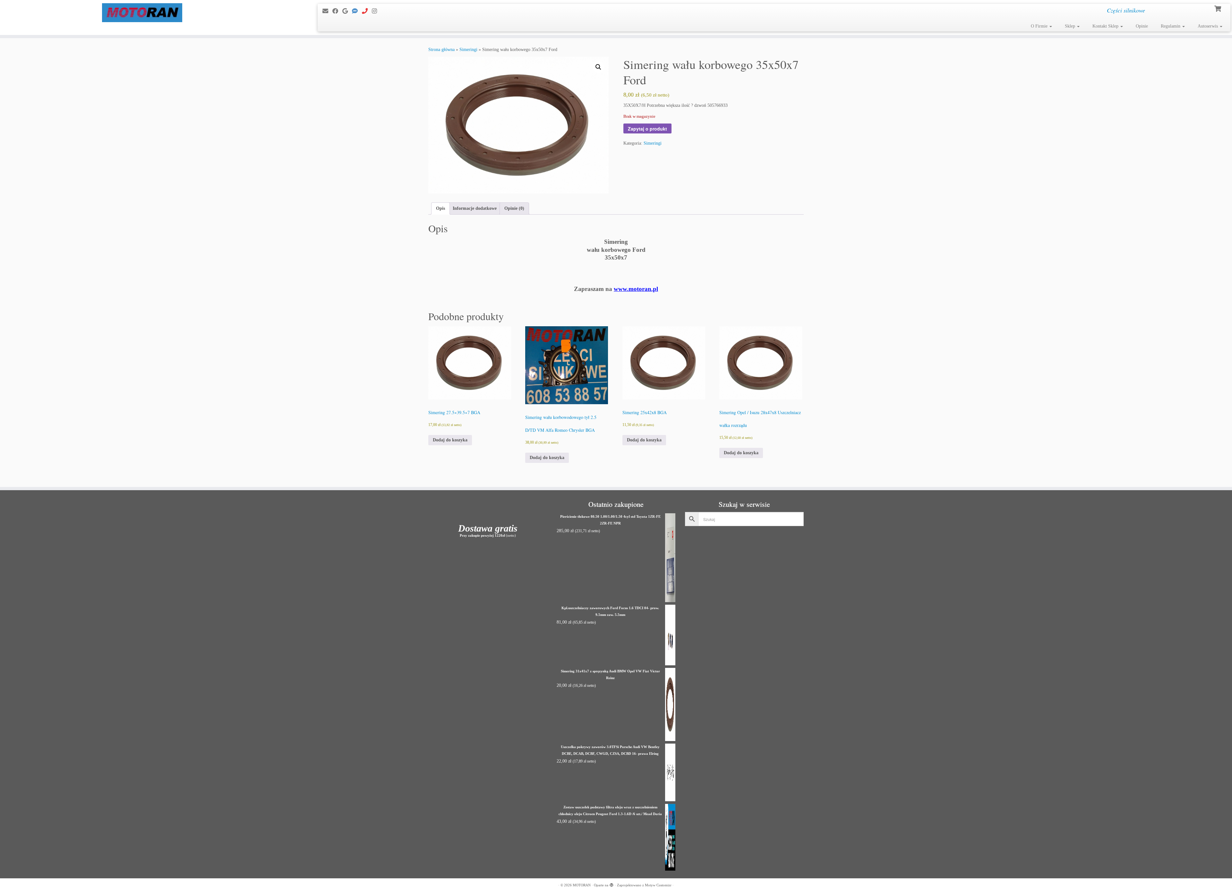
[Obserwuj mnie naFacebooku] (337, 11)
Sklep (1070, 26)
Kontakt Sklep (1106, 26)
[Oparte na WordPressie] (611, 884)
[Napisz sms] (357, 11)
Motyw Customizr (658, 885)
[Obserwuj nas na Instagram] (376, 11)
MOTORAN (582, 885)
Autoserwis (1208, 26)
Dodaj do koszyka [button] (450, 440)
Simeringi (468, 49)
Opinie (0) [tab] (514, 208)
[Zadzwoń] (367, 11)
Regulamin (1171, 26)
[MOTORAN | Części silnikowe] (142, 12)
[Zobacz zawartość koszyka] (1218, 8)
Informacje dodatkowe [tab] (475, 208)
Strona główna (441, 49)
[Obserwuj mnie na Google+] (347, 11)
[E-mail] (327, 11)
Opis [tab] (440, 208)
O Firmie (1040, 26)
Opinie (1142, 26)
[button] (598, 67)
